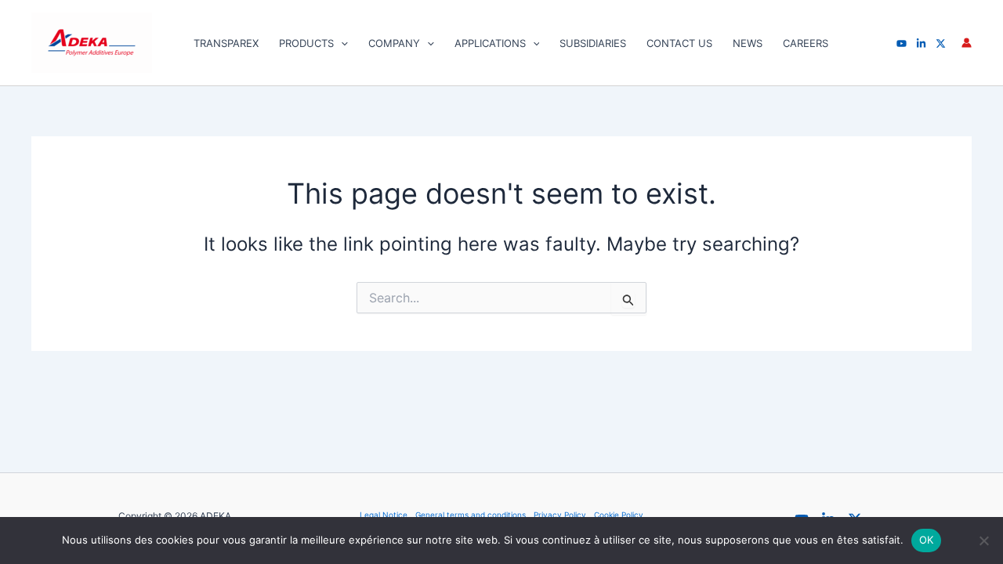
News (747, 43)
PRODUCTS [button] (306, 43)
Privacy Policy (560, 514)
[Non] (983, 540)
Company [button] (394, 43)
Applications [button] (490, 43)
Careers (805, 43)
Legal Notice (383, 514)
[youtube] (901, 43)
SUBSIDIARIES (592, 43)
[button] (341, 43)
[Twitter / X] (941, 43)
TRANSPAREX (226, 43)
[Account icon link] (966, 43)
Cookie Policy (618, 514)
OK (926, 539)
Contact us (679, 43)
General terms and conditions (470, 514)
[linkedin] (921, 43)
